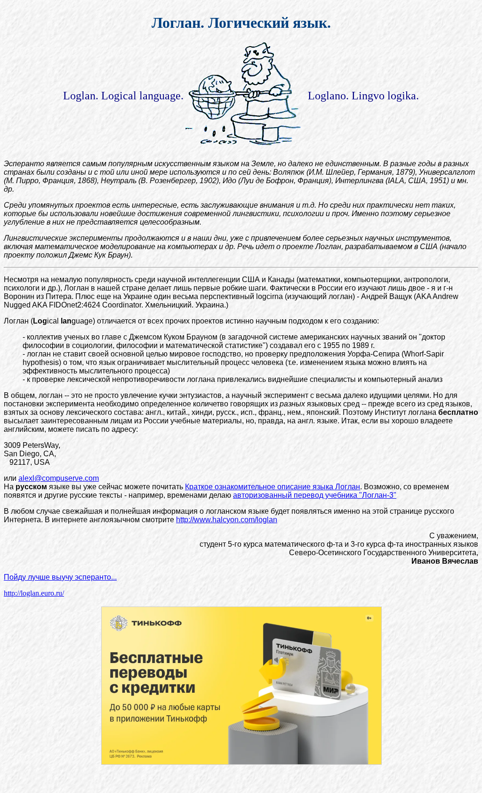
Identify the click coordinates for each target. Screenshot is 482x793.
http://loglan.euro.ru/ (34, 593)
